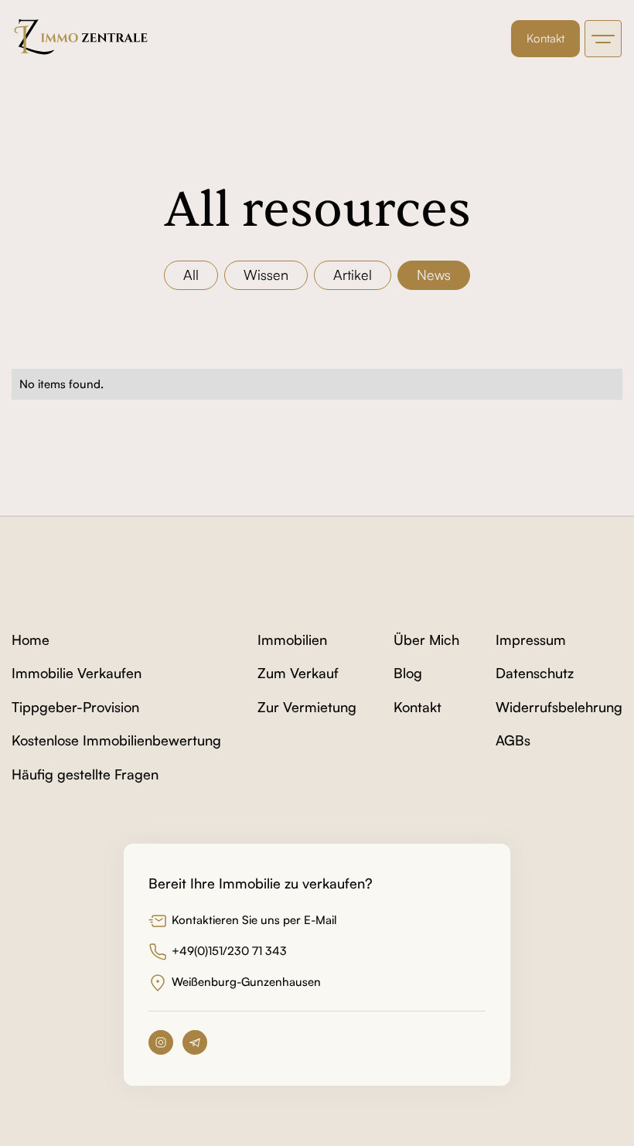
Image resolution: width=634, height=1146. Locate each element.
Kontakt (545, 38)
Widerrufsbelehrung (559, 707)
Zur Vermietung (306, 707)
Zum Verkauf (298, 673)
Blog (408, 673)
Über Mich (426, 640)
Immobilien (292, 640)
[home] (82, 38)
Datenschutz (535, 673)
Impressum (531, 640)
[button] (603, 38)
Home (30, 640)
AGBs (513, 741)
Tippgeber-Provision (75, 707)
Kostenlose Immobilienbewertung (116, 741)
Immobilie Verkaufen (76, 673)
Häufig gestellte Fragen (85, 775)
